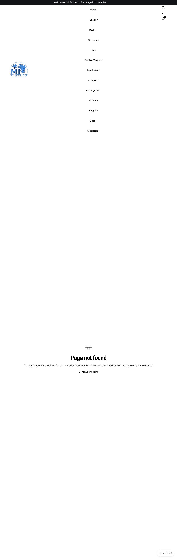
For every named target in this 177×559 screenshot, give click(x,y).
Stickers (93, 100)
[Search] (163, 7)
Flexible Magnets (93, 60)
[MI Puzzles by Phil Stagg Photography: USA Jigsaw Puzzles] (18, 70)
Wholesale (92, 130)
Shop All (93, 110)
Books (92, 29)
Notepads (93, 80)
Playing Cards (93, 90)
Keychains (92, 70)
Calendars (93, 39)
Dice (93, 50)
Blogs (92, 120)
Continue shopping (89, 371)
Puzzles (92, 19)
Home (93, 9)
